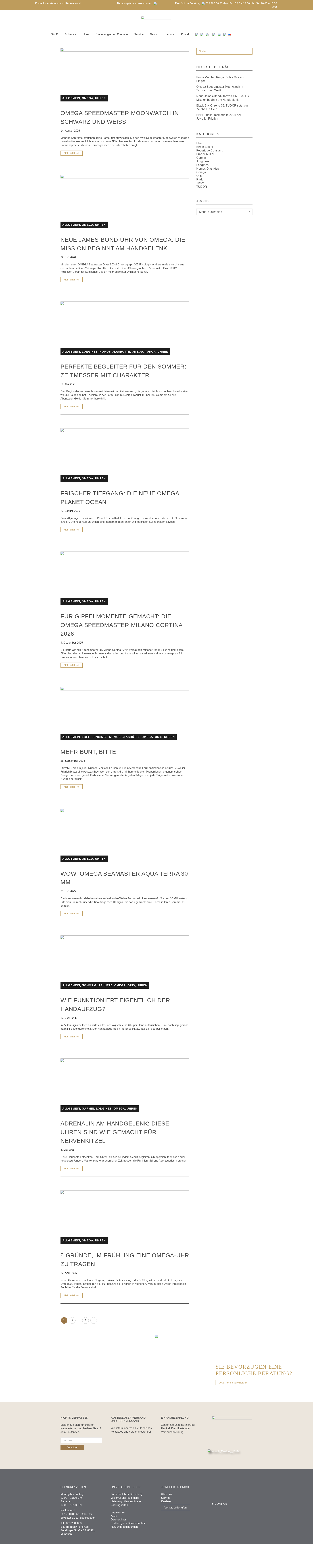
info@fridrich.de (79, 1526)
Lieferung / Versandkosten (126, 1501)
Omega (201, 172)
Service (165, 1497)
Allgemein (71, 98)
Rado (200, 179)
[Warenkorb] (207, 34)
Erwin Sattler (204, 146)
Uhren (100, 98)
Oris (199, 175)
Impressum (118, 1512)
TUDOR (201, 186)
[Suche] (197, 34)
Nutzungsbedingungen (124, 1526)
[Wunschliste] (202, 34)
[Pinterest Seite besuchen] (224, 34)
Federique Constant (209, 150)
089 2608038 (74, 1523)
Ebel (199, 143)
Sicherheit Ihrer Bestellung (127, 1494)
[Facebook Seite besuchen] (213, 34)
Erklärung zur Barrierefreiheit (128, 1523)
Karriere (166, 1501)
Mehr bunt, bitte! (89, 752)
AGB (114, 1515)
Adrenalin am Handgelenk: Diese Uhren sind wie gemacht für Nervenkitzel (114, 1132)
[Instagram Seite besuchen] (219, 34)
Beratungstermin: (135, 3)
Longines (202, 165)
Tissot (200, 183)
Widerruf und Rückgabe (125, 1497)
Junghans (202, 161)
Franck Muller (205, 154)
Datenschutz (118, 1519)
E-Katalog (219, 1504)
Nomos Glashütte (207, 168)
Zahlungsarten (119, 1504)
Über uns (166, 1494)
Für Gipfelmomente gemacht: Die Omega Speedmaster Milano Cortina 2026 (121, 625)
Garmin (201, 157)
